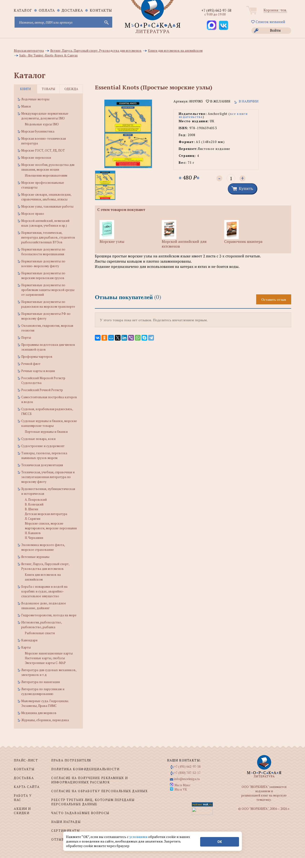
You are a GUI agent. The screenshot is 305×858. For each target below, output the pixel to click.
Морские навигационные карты (49, 653)
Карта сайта (27, 787)
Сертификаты (65, 830)
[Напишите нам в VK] (223, 25)
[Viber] (131, 338)
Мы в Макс (182, 785)
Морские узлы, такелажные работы (47, 206)
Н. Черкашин (34, 538)
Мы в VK (180, 789)
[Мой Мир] (111, 338)
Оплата (47, 10)
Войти (275, 30)
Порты (26, 337)
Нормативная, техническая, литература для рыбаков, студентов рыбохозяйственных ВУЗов (48, 237)
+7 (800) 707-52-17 (187, 773)
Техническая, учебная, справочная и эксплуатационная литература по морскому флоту (48, 477)
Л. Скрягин (32, 518)
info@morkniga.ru (187, 779)
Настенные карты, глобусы (45, 658)
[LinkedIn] (124, 338)
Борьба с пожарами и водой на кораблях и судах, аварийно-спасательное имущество (44, 591)
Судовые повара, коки (38, 439)
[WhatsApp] (138, 338)
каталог (23, 10)
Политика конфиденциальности (85, 769)
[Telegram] (151, 338)
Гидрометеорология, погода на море (48, 615)
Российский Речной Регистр (42, 390)
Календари (29, 640)
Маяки (26, 106)
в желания (219, 101)
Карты (26, 647)
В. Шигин (31, 509)
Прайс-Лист (26, 760)
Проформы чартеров (36, 356)
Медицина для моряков (38, 713)
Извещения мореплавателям (46, 175)
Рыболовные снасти (40, 633)
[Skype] (144, 338)
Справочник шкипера (243, 241)
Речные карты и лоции (38, 371)
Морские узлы (112, 241)
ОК (219, 842)
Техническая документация (42, 465)
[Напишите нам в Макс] (211, 25)
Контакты (101, 10)
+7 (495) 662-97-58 (216, 10)
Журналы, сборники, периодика (45, 720)
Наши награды (66, 822)
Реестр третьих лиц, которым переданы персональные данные (92, 802)
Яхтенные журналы (35, 557)
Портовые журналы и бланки (46, 431)
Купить (246, 188)
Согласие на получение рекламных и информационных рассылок (89, 780)
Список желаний (270, 21)
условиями (138, 836)
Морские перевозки (36, 157)
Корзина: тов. (275, 10)
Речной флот (31, 364)
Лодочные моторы (35, 99)
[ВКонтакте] (98, 338)
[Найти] (106, 22)
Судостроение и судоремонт (43, 446)
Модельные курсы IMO (42, 124)
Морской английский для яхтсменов (184, 244)
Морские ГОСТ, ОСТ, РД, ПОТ (43, 150)
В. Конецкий (34, 504)
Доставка (72, 10)
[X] (118, 338)
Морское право (32, 213)
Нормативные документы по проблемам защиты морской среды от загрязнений (47, 290)
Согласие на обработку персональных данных (99, 791)
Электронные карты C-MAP (45, 663)
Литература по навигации (40, 682)
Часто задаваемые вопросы (80, 813)
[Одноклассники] (104, 338)
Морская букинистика (37, 131)
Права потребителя (71, 760)
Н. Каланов (33, 533)
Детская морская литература (46, 514)
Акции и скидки (22, 811)
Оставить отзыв (273, 299)
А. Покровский (36, 499)
